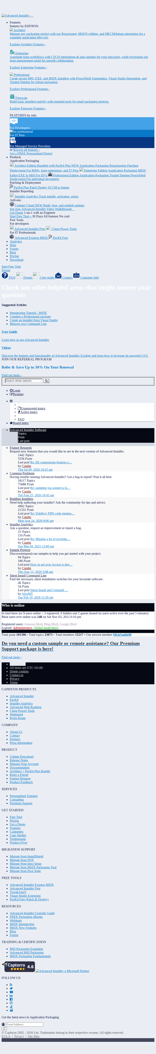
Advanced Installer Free (25, 888)
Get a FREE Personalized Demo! (31, 153)
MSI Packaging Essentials (26, 949)
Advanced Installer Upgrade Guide (32, 913)
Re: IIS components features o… (51, 462)
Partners (15, 739)
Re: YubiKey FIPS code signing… (52, 513)
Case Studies (18, 835)
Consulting (17, 799)
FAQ (21, 419)
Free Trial (16, 817)
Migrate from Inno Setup (25, 863)
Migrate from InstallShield (26, 856)
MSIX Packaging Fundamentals (30, 956)
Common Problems (22, 473)
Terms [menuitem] (14, 682)
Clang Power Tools (22, 710)
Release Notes (19, 760)
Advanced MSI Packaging (27, 952)
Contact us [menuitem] (16, 675)
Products (15, 157)
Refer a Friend (19, 775)
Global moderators (46, 628)
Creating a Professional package (30, 316)
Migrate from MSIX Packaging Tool (33, 867)
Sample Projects (20, 550)
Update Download (22, 756)
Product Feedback (21, 782)
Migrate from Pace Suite (25, 871)
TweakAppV (18, 892)
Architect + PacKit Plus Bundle (30, 771)
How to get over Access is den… (51, 564)
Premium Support (21, 803)
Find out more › (12, 375)
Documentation (19, 767)
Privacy (19, 1036)
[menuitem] (15, 390)
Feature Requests (21, 447)
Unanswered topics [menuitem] (33, 408)
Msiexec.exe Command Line (28, 324)
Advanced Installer (22, 696)
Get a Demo (17, 824)
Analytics (16, 241)
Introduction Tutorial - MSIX (28, 313)
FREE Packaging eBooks (26, 917)
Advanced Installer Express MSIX (32, 884)
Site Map (33, 1036)
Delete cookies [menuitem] (19, 671)
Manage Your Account (24, 764)
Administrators (22, 628)
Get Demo (16, 212)
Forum (14, 248)
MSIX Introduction (22, 924)
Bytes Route (18, 718)
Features (15, 22)
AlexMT (27, 593)
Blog (13, 252)
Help (13, 245)
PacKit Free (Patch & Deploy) (29, 899)
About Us (16, 732)
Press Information (21, 743)
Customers (16, 831)
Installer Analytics (21, 524)
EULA (6, 1036)
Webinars (16, 920)
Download (16, 259)
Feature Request (20, 778)
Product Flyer (18, 842)
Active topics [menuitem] (29, 412)
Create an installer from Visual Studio (34, 320)
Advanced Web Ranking (25, 707)
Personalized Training (24, 796)
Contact (15, 735)
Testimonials (18, 839)
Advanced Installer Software (28, 430)
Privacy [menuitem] (15, 678)
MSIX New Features (23, 927)
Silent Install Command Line (28, 575)
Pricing (14, 256)
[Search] (46, 381)
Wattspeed (16, 714)
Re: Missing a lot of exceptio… (50, 539)
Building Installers (21, 499)
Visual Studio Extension (25, 895)
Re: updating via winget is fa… (50, 488)
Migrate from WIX (22, 860)
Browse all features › (26, 149)
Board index (18, 664)
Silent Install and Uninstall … (49, 590)
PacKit (14, 700)
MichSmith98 (122, 634)
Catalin (26, 466)
